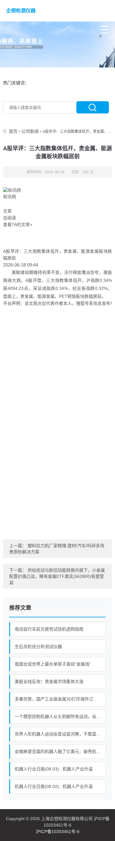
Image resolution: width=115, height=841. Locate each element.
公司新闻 (30, 131)
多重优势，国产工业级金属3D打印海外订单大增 (60, 699)
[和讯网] (12, 189)
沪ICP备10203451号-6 (57, 831)
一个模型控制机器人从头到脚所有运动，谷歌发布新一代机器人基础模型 (60, 716)
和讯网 (9, 196)
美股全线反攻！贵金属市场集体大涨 (49, 681)
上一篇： (18, 545)
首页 (13, 131)
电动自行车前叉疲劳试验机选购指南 (49, 629)
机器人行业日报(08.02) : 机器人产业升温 (54, 786)
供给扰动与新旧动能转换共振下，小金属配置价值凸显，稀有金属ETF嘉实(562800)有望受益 (57, 576)
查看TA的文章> (17, 224)
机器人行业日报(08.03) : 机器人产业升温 (54, 768)
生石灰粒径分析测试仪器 (38, 646)
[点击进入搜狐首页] (57, 418)
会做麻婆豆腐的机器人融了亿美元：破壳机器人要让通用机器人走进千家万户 (60, 751)
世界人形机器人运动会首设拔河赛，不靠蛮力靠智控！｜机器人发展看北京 (60, 734)
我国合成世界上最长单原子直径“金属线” (53, 664)
